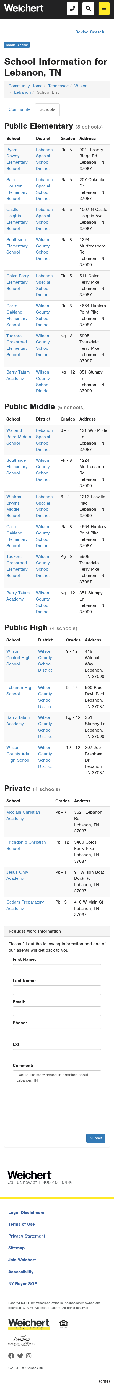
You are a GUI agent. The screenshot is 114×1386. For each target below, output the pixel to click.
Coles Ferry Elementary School (17, 282)
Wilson (81, 86)
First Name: (24, 959)
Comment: (23, 1065)
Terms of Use (21, 1224)
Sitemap (16, 1248)
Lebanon (22, 92)
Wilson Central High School (18, 658)
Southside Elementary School (17, 246)
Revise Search (89, 32)
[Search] (88, 8)
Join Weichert (22, 1260)
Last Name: (24, 980)
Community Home (25, 86)
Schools (47, 109)
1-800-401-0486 (55, 1182)
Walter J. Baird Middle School (18, 437)
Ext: (16, 1044)
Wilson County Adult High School (19, 754)
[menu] (104, 8)
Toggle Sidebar (17, 45)
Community (19, 109)
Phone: (20, 1023)
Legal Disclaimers (26, 1212)
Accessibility (20, 1272)
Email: (19, 1002)
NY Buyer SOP (22, 1283)
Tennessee (58, 86)
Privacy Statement (26, 1236)
